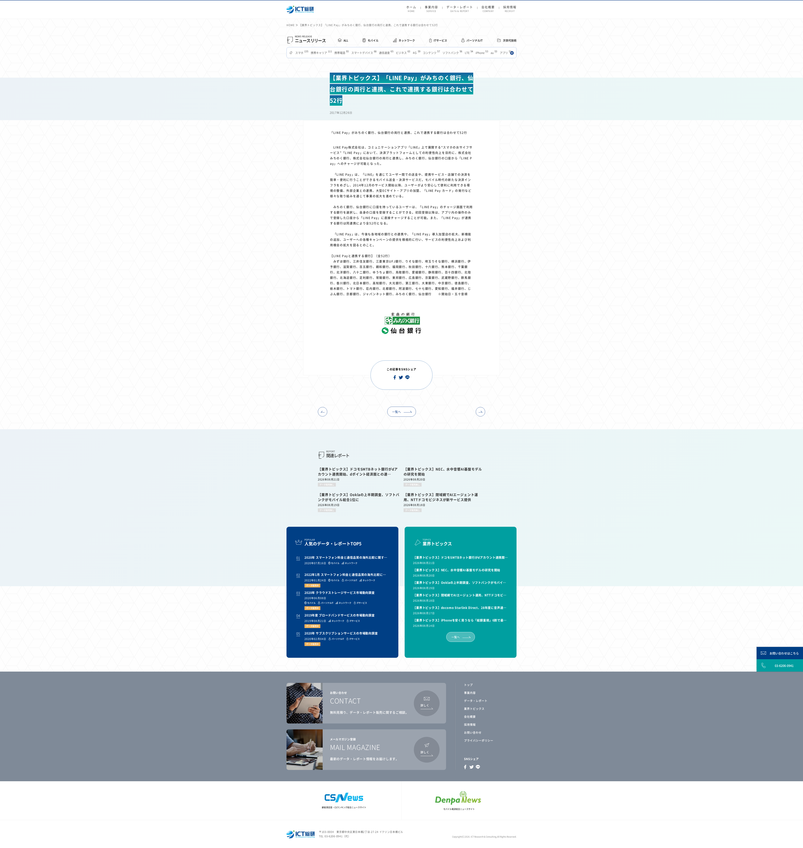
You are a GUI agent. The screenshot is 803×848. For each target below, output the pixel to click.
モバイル (373, 40)
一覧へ (396, 412)
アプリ (505, 53)
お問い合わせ (473, 732)
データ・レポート (459, 9)
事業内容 (431, 9)
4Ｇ (416, 53)
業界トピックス (474, 709)
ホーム (411, 9)
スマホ (301, 53)
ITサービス (440, 40)
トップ (468, 685)
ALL (346, 40)
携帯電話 (341, 53)
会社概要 (488, 9)
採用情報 (510, 9)
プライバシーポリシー (478, 740)
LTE (468, 53)
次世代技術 (510, 40)
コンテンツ (431, 53)
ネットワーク (407, 40)
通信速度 (386, 53)
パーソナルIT (475, 40)
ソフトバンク (452, 53)
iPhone (481, 53)
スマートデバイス (363, 53)
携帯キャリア (321, 53)
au (493, 53)
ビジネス (402, 53)
